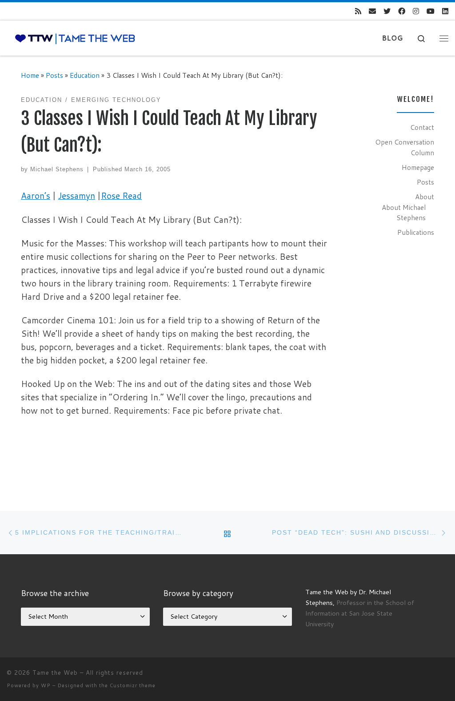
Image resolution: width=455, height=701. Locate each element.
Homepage (418, 167)
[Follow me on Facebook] (401, 11)
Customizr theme (133, 685)
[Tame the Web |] (75, 38)
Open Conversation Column (404, 147)
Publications (415, 232)
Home (30, 75)
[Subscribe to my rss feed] (358, 11)
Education (85, 75)
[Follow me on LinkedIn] (445, 11)
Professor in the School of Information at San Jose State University (359, 613)
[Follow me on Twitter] (387, 11)
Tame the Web (55, 673)
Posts (54, 75)
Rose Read (121, 195)
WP (46, 685)
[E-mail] (372, 11)
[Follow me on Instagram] (416, 11)
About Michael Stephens (404, 212)
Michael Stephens (57, 169)
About (424, 196)
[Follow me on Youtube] (431, 11)
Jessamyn (76, 195)
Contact (422, 127)
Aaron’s (35, 195)
